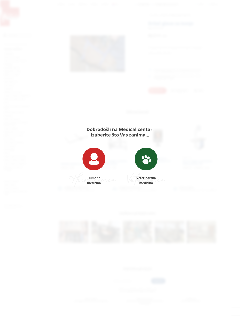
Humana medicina (94, 180)
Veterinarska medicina (146, 180)
